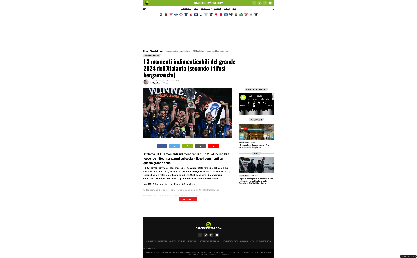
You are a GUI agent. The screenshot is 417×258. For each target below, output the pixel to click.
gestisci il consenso (149, 248)
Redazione (181, 241)
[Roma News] (235, 14)
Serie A (196, 8)
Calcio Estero (205, 8)
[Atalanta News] (161, 14)
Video (234, 8)
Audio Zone (217, 8)
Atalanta (191, 168)
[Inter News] (196, 14)
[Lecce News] (210, 14)
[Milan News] (215, 14)
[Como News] (176, 14)
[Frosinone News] (186, 14)
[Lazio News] (206, 14)
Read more (187, 199)
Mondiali (227, 8)
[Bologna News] (166, 14)
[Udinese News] (250, 14)
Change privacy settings (408, 256)
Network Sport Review (263, 241)
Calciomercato (186, 8)
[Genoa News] (191, 14)
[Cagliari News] (171, 14)
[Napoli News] (225, 14)
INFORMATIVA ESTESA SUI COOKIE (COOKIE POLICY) (238, 241)
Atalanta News (156, 51)
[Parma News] (230, 14)
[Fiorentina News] (181, 14)
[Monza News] (220, 14)
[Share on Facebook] (162, 146)
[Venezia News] (255, 14)
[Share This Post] (187, 146)
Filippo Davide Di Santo (160, 83)
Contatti (172, 241)
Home (145, 51)
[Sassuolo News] (240, 14)
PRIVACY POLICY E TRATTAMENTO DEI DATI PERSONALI (203, 241)
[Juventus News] (201, 14)
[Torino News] (245, 14)
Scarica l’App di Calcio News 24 (156, 241)
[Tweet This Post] (175, 146)
